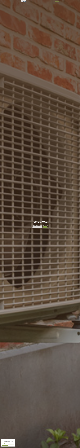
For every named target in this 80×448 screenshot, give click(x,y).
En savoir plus (3, 443)
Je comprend (4, 445)
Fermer (11, 445)
